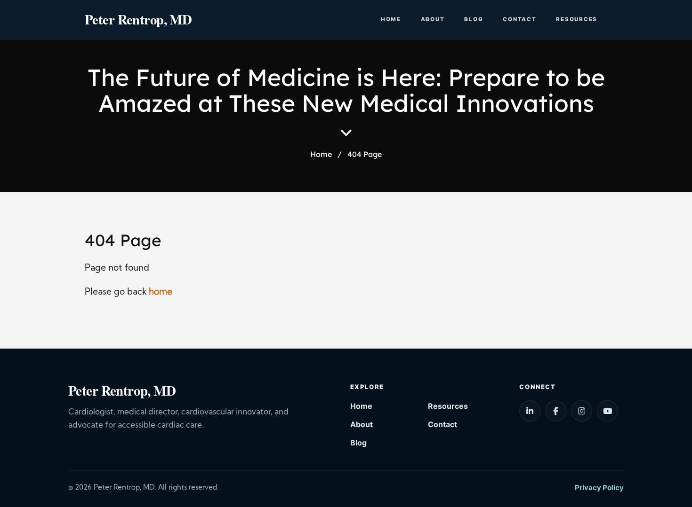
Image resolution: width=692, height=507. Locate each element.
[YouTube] (607, 410)
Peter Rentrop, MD (138, 19)
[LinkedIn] (529, 410)
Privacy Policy (599, 487)
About (433, 19)
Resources (576, 19)
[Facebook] (555, 410)
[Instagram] (581, 410)
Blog (473, 19)
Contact (519, 19)
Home (391, 19)
